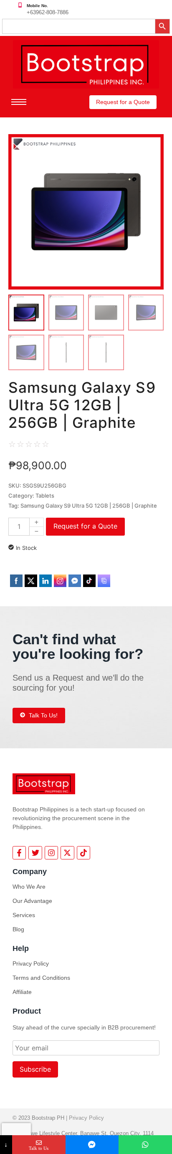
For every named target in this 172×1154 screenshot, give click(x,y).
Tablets (44, 495)
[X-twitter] (67, 852)
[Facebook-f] (19, 852)
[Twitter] (35, 852)
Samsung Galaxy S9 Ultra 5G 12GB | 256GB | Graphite (88, 505)
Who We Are (29, 886)
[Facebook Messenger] (92, 1144)
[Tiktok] (83, 852)
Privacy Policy (31, 963)
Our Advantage (32, 900)
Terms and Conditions (41, 977)
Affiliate (22, 992)
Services (24, 915)
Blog (18, 929)
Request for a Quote (85, 526)
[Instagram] (51, 852)
